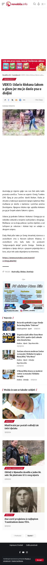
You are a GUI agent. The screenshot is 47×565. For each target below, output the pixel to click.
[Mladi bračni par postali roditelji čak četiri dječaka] (23, 406)
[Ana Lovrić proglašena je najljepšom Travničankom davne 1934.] (23, 499)
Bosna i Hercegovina (14, 468)
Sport (30, 329)
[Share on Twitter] (12, 100)
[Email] (16, 100)
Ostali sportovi (22, 329)
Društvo (19, 343)
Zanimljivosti (9, 79)
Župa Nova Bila (33, 343)
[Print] (20, 100)
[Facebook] (19, 552)
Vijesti (25, 343)
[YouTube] (23, 552)
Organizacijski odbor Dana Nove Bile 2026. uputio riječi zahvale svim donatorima (30, 337)
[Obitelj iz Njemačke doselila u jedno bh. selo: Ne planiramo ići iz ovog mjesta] (23, 453)
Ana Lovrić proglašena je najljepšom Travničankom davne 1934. (21, 520)
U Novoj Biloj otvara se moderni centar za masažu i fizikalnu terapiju (29, 373)
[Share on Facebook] (8, 100)
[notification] (38, 4)
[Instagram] (27, 552)
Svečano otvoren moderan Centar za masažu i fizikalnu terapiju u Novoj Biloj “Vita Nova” (30, 354)
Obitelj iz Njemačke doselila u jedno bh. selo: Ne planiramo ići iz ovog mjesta (23, 474)
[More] (24, 100)
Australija (16, 272)
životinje (30, 272)
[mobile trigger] (4, 4)
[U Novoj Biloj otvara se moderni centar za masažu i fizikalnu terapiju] (9, 374)
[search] (34, 4)
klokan (23, 272)
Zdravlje (31, 360)
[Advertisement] (23, 33)
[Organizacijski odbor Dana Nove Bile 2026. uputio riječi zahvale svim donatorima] (9, 338)
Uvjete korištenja (17, 561)
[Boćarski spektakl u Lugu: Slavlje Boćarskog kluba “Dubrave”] (9, 326)
